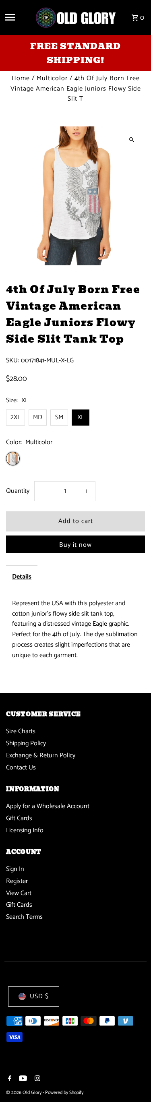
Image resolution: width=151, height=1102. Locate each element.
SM (59, 417)
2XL (15, 417)
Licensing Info (24, 830)
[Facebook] (8, 1079)
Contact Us (21, 767)
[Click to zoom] (132, 139)
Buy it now (75, 545)
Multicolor (52, 78)
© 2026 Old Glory (24, 1092)
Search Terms (24, 917)
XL (80, 417)
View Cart (18, 893)
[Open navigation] (17, 17)
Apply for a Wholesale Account (47, 806)
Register (17, 881)
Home (21, 78)
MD (37, 417)
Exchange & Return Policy (40, 755)
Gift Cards (19, 818)
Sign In (15, 869)
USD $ (39, 996)
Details (21, 576)
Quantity (17, 491)
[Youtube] (22, 1079)
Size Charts (20, 731)
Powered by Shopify (64, 1092)
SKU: (12, 361)
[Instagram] (36, 1079)
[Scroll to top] (134, 1081)
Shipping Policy (26, 743)
